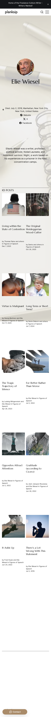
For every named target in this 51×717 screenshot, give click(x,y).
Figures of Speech (11, 244)
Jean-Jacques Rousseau (37, 484)
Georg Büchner (10, 318)
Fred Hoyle (8, 560)
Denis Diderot (33, 321)
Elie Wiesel (6, 404)
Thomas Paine (9, 241)
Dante (30, 245)
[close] (48, 4)
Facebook (27, 123)
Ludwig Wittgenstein (12, 401)
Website (27, 115)
